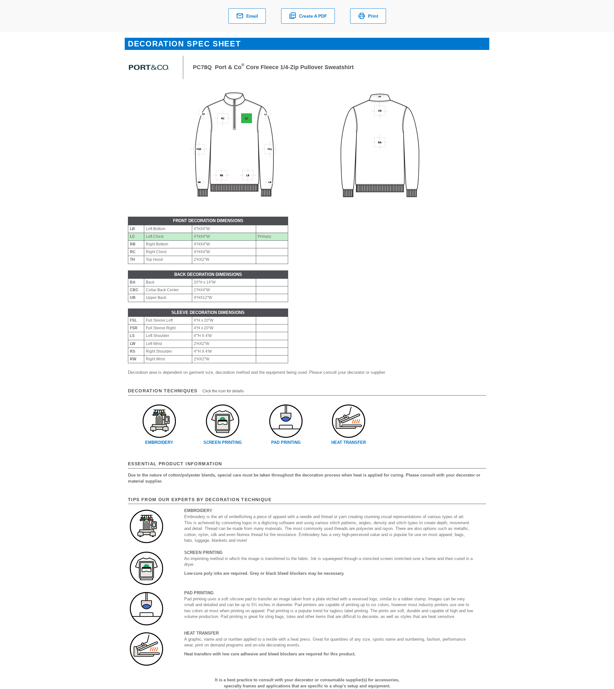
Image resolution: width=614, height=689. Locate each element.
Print (373, 16)
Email (252, 16)
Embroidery (159, 442)
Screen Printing (222, 442)
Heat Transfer (348, 442)
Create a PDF (313, 16)
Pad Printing (286, 442)
